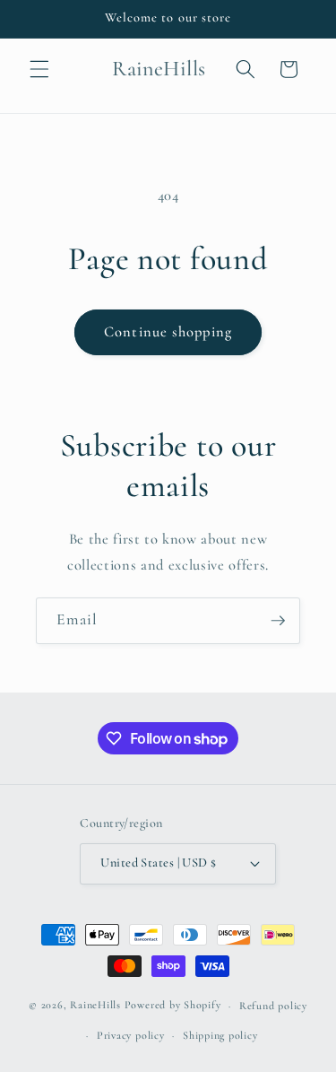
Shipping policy (220, 1035)
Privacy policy (131, 1035)
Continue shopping (168, 332)
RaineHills (95, 1005)
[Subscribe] (277, 620)
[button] (39, 69)
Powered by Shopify (173, 1005)
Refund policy (273, 1005)
